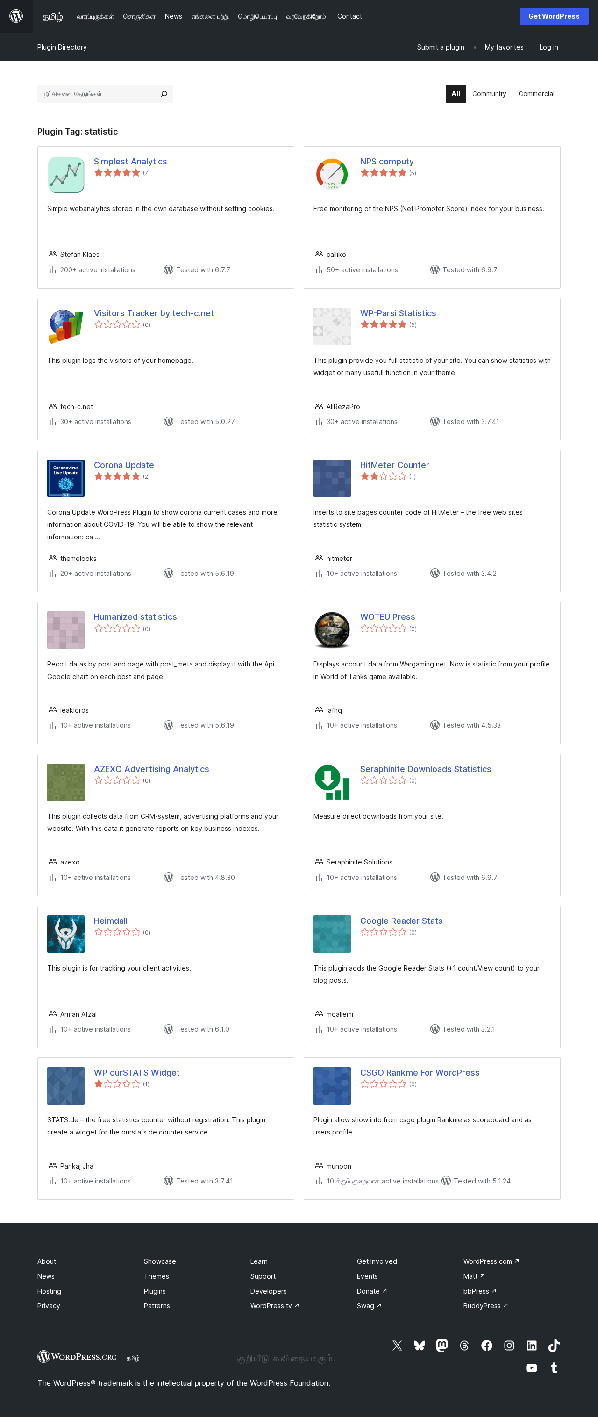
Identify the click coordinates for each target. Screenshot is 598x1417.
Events (367, 1276)
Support (263, 1276)
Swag (369, 1306)
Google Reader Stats (401, 921)
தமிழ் (133, 1357)
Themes (156, 1276)
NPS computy (387, 161)
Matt (474, 1276)
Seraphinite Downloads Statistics (425, 769)
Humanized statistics (135, 617)
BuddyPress (486, 1306)
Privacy (48, 1306)
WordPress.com (491, 1261)
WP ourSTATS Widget (137, 1072)
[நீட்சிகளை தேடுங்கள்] (164, 94)
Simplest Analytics (130, 161)
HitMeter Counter (394, 465)
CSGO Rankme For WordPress (420, 1072)
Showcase (160, 1261)
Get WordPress (554, 16)
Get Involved (377, 1261)
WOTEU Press (387, 617)
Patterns (157, 1306)
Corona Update (124, 465)
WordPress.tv (275, 1306)
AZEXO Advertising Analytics (151, 769)
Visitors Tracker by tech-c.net (154, 313)
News (46, 1276)
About (46, 1261)
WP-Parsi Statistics (398, 313)
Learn (259, 1261)
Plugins (155, 1291)
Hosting (49, 1291)
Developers (268, 1291)
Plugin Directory (62, 47)
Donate (372, 1291)
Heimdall (111, 921)
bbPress (480, 1291)
